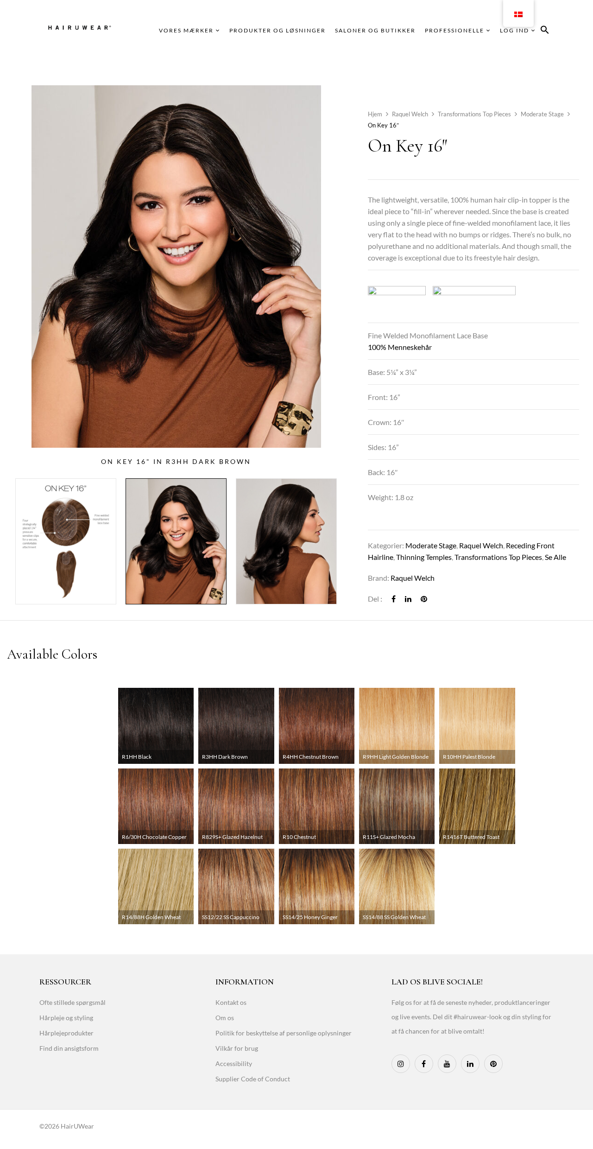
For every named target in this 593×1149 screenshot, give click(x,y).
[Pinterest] (424, 598)
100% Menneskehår (400, 347)
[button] (544, 31)
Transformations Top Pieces (474, 114)
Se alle (555, 556)
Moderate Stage (542, 114)
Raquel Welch (410, 114)
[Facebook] (393, 598)
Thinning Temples (424, 556)
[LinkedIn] (408, 598)
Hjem (375, 114)
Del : (375, 598)
